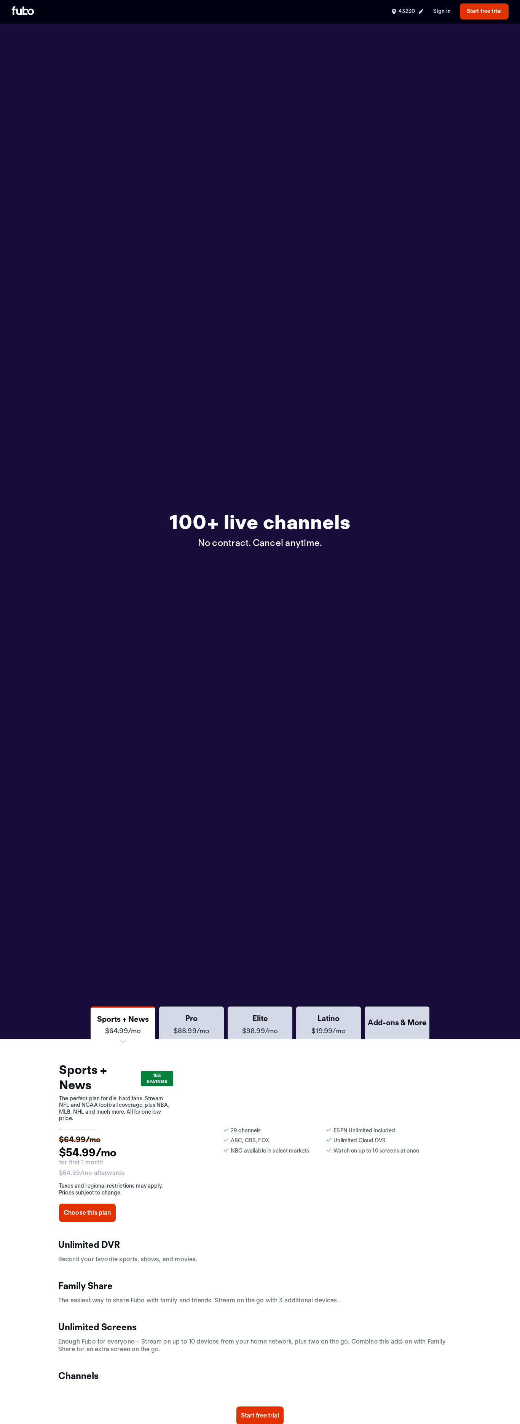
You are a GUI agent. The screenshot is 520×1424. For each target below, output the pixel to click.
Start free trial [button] (484, 11)
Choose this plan (87, 1212)
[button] (123, 1023)
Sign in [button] (442, 11)
